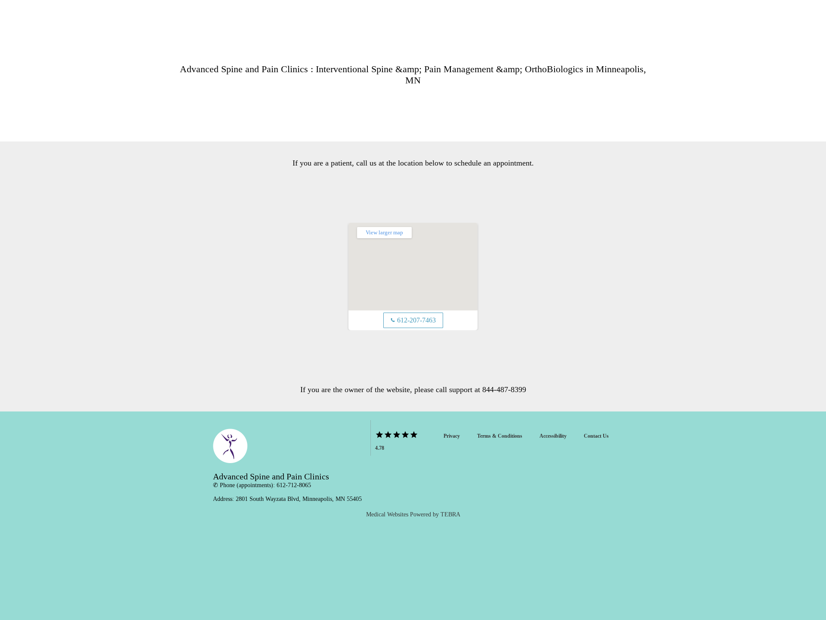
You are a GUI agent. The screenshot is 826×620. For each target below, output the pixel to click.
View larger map (384, 232)
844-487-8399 (504, 389)
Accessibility (553, 436)
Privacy (452, 436)
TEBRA (450, 514)
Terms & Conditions (499, 436)
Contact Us (596, 436)
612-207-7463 (413, 320)
